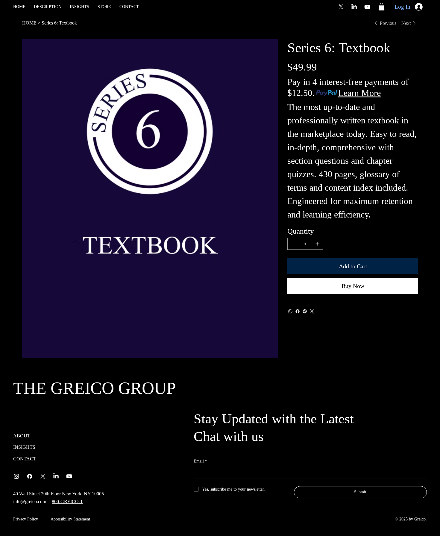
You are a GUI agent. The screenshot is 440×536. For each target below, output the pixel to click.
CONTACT (24, 458)
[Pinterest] (305, 311)
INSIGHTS (24, 447)
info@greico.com (29, 501)
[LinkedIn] (354, 7)
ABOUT (21, 435)
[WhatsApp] (290, 311)
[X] (341, 7)
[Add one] (317, 244)
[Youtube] (367, 7)
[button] (381, 6)
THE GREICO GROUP (94, 388)
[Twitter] (312, 311)
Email (200, 461)
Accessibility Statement (70, 519)
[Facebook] (298, 311)
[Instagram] (16, 476)
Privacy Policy (25, 519)
